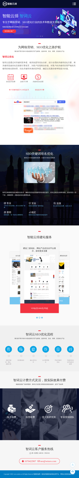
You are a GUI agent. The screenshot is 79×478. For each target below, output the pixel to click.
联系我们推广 (9, 31)
